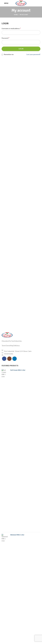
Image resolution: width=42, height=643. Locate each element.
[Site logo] (21, 3)
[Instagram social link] (9, 359)
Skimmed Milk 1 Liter (17, 535)
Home (16, 14)
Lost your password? (33, 54)
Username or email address (11, 28)
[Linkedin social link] (14, 359)
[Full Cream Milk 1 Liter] (5, 449)
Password (5, 38)
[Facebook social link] (4, 359)
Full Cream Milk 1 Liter (17, 370)
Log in (21, 49)
